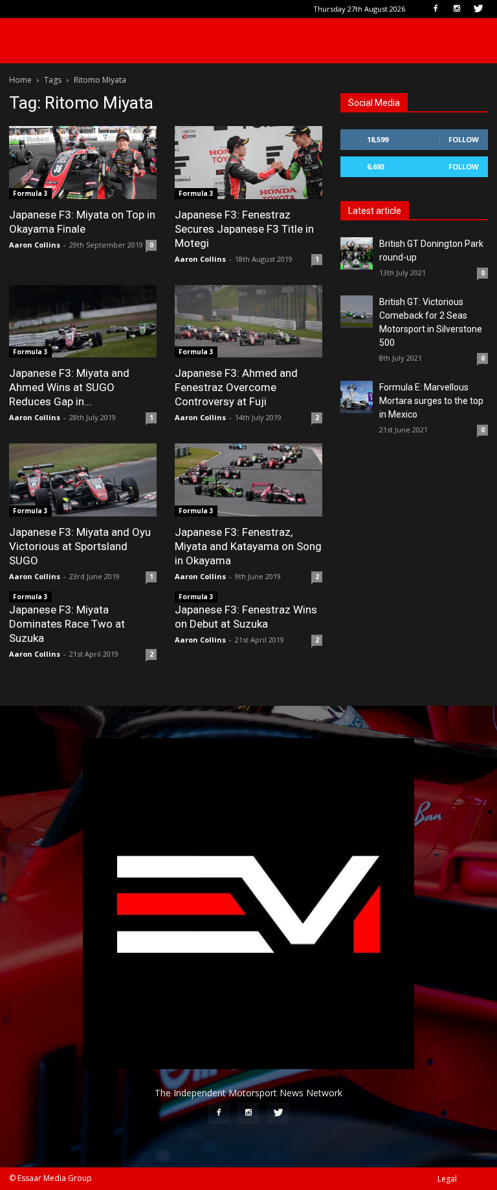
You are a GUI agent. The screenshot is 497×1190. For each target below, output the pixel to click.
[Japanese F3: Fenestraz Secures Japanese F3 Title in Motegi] (248, 162)
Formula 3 (30, 193)
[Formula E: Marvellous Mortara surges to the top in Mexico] (356, 397)
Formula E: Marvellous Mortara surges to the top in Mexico (431, 401)
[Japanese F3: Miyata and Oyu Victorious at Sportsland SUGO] (83, 479)
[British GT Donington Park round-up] (356, 253)
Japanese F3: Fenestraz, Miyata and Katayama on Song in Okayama (248, 546)
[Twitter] (478, 9)
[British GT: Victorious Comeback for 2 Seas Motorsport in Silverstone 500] (356, 311)
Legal (447, 1178)
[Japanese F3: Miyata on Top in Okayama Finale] (83, 162)
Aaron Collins (34, 245)
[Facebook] (435, 9)
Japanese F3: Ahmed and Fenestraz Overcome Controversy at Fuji (236, 387)
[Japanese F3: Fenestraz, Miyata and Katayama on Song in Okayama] (248, 479)
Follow (463, 139)
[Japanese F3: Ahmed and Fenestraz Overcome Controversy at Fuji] (248, 321)
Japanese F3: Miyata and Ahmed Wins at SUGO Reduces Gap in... (69, 387)
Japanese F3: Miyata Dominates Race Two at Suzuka (67, 623)
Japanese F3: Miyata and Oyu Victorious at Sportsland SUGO (80, 546)
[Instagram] (457, 9)
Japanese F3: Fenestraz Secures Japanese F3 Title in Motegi (244, 229)
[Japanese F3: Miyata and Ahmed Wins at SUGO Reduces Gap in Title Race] (83, 321)
